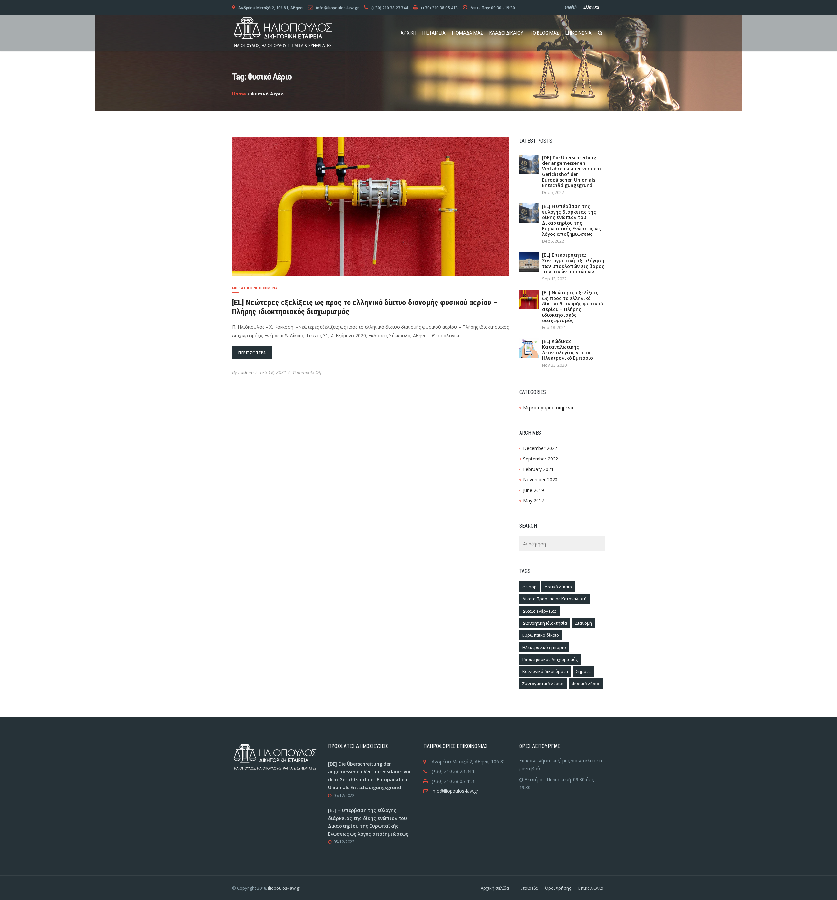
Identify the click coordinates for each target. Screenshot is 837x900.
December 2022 (540, 448)
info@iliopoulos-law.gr (455, 791)
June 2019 (533, 490)
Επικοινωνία (590, 888)
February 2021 (538, 469)
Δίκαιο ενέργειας (539, 611)
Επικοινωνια (578, 33)
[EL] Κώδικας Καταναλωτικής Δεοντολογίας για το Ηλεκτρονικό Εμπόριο (567, 349)
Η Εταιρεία (527, 888)
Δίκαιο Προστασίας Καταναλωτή (554, 599)
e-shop (529, 587)
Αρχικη (408, 33)
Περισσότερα (252, 352)
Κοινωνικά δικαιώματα (545, 671)
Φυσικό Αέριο (585, 683)
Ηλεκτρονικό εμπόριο (544, 647)
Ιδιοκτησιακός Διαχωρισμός (550, 659)
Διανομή (583, 623)
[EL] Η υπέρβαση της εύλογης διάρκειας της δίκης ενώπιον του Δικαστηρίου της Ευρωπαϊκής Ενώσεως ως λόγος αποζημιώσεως (571, 220)
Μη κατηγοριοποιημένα (255, 288)
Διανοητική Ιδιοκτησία (544, 623)
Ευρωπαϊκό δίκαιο (540, 635)
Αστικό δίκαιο (558, 587)
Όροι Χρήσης (558, 888)
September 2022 (540, 459)
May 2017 (533, 500)
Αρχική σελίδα (495, 888)
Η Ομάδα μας (467, 33)
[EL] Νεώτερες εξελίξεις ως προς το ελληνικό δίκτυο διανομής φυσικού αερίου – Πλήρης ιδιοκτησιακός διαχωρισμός (572, 306)
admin (247, 372)
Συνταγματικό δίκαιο (543, 683)
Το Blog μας (544, 33)
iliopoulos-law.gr (284, 888)
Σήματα (583, 671)
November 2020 (540, 479)
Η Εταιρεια (434, 33)
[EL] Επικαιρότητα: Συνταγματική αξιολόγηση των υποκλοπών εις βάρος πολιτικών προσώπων (573, 263)
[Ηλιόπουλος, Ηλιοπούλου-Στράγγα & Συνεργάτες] (282, 33)
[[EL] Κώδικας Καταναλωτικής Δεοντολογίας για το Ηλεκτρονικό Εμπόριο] (529, 347)
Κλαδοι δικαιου (506, 33)
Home (239, 94)
